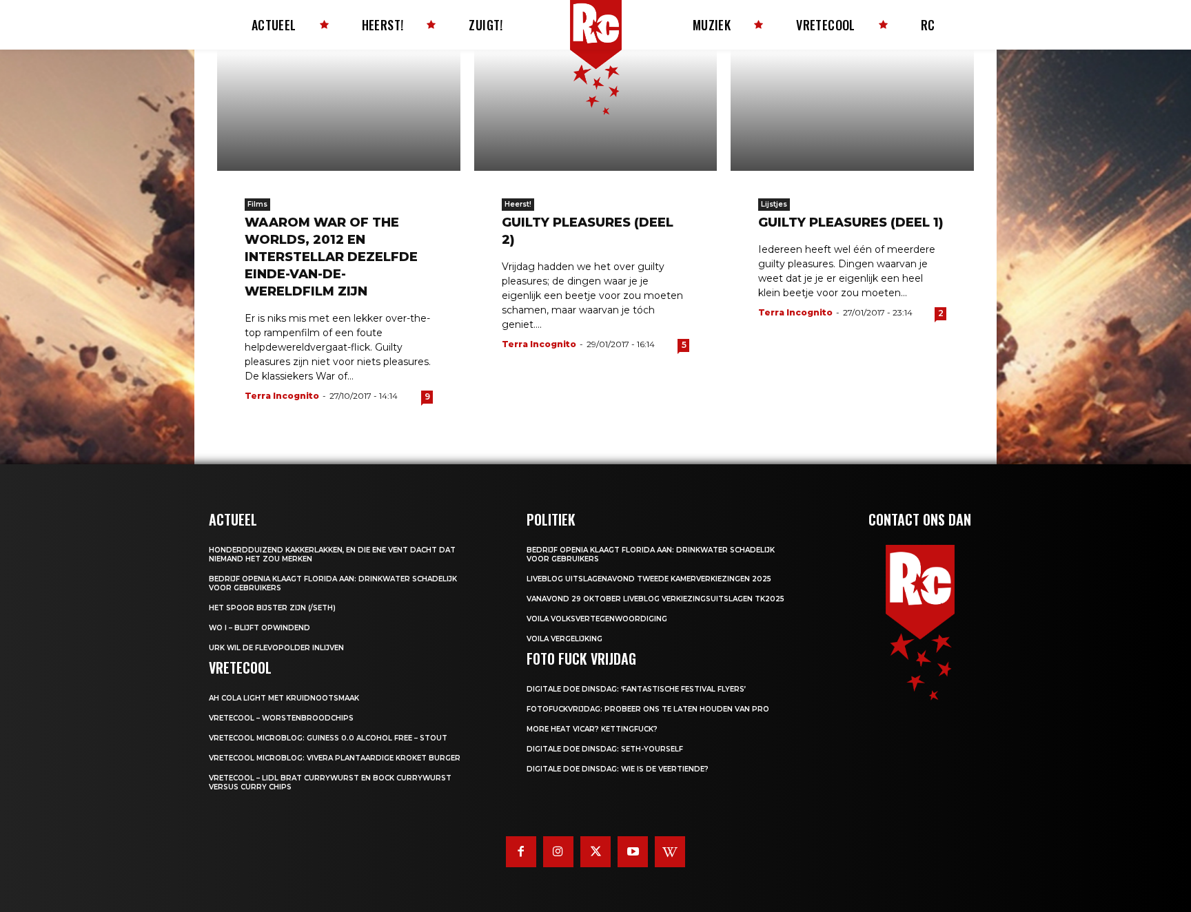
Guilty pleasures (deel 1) (851, 222)
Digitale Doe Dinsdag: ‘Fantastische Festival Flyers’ (636, 689)
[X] (595, 851)
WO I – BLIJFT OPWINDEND (259, 627)
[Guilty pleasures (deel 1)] (852, 110)
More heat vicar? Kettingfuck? (592, 729)
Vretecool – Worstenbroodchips (281, 718)
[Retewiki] (670, 851)
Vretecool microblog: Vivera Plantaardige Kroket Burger (334, 758)
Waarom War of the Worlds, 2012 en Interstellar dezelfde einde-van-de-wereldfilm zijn (331, 257)
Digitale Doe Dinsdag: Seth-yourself (605, 749)
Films (257, 204)
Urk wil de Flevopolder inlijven (276, 647)
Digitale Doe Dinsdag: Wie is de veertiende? (618, 769)
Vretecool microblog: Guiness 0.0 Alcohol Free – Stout (328, 738)
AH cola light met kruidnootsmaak (284, 698)
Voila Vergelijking (564, 638)
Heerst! (518, 204)
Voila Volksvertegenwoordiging (597, 618)
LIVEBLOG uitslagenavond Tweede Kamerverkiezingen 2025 (649, 578)
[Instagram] (558, 851)
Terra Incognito (282, 396)
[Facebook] (521, 851)
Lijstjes (774, 204)
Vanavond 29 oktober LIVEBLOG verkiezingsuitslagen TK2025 (655, 598)
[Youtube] (633, 851)
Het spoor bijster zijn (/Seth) (272, 607)
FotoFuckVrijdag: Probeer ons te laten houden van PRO (648, 709)
